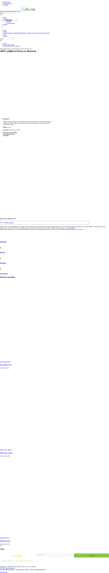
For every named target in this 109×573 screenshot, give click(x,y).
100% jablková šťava (5, 361)
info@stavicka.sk (10, 568)
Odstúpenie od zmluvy (40, 569)
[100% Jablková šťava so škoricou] (32, 116)
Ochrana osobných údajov (22, 569)
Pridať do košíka (9, 222)
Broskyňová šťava (4, 538)
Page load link (3, 572)
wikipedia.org (72, 228)
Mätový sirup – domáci (6, 449)
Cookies (32, 569)
